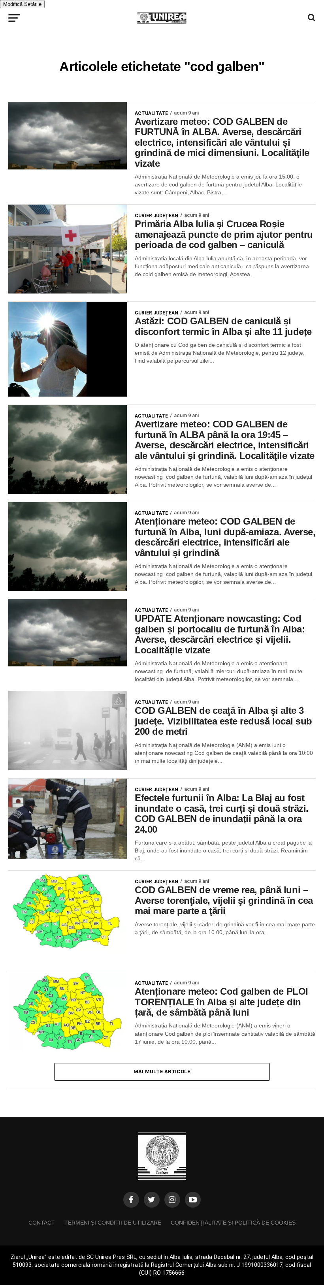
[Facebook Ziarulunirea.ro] (131, 1200)
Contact (41, 1222)
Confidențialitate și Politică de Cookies (233, 1222)
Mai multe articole (162, 1071)
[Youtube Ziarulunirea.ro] (193, 1200)
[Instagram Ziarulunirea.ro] (172, 1200)
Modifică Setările (22, 4)
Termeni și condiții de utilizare (112, 1222)
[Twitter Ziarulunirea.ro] (152, 1200)
